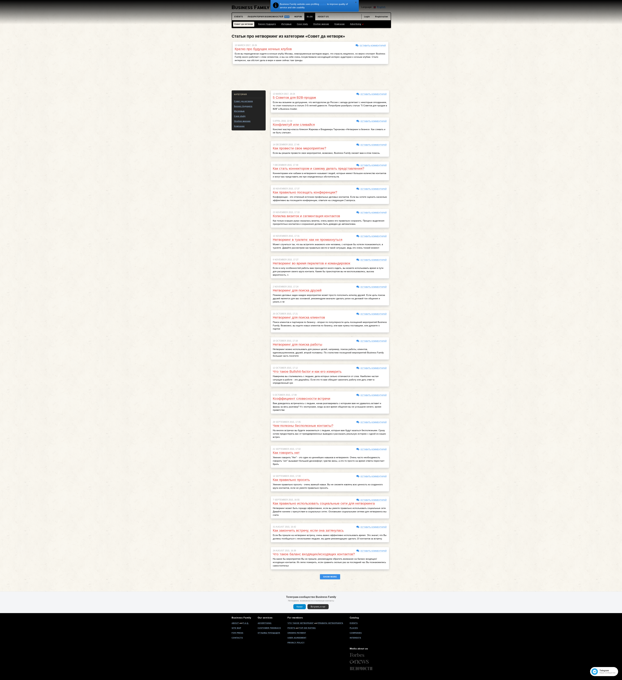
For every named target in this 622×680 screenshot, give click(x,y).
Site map (236, 628)
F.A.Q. (246, 623)
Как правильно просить (291, 480)
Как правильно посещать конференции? (305, 192)
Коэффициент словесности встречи (301, 398)
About (235, 623)
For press (237, 633)
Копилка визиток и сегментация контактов (306, 216)
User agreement (297, 638)
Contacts (237, 638)
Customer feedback (269, 628)
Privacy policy (296, 643)
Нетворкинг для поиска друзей (297, 290)
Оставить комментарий (373, 46)
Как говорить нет (286, 452)
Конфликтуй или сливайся (294, 124)
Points (291, 628)
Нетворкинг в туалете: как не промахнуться (307, 239)
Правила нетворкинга (330, 623)
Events (354, 623)
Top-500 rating (307, 628)
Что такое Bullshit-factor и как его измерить (307, 371)
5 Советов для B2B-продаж (294, 97)
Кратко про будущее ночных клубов (263, 49)
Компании (239, 126)
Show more (330, 577)
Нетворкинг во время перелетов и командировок (311, 263)
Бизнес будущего (243, 106)
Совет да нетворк (243, 101)
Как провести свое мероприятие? (299, 148)
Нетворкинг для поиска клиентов (299, 317)
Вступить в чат (318, 606)
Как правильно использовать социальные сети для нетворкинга (324, 503)
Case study (240, 116)
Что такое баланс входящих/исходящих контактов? (314, 554)
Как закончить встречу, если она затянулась (308, 530)
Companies (356, 633)
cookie (323, 4)
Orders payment (297, 633)
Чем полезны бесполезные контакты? (303, 425)
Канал (300, 606)
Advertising (265, 623)
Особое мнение (242, 121)
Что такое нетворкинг (301, 623)
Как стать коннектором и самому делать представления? (318, 168)
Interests (355, 638)
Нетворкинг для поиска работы (297, 344)
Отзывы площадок (269, 633)
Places (354, 628)
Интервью (239, 111)
